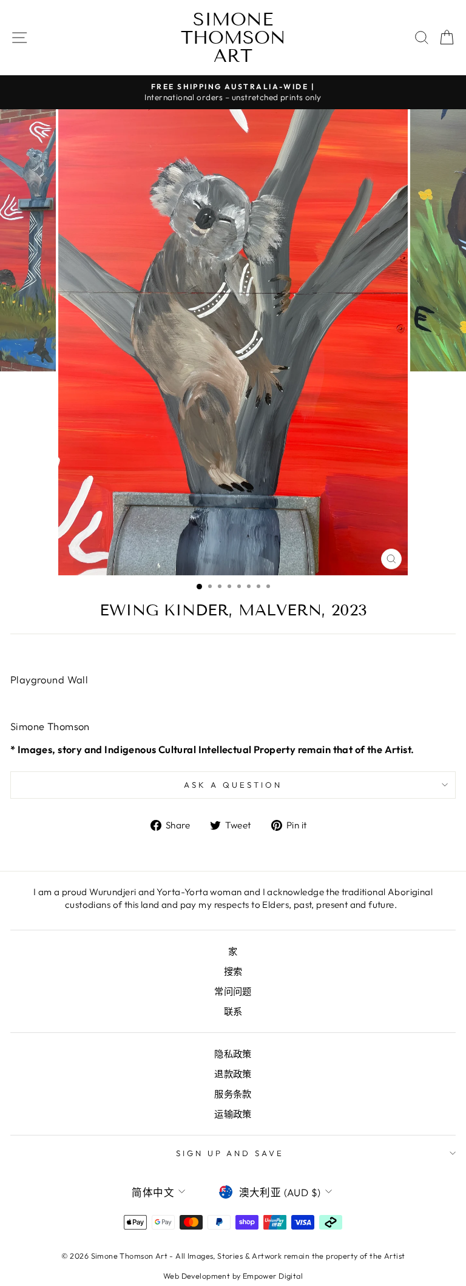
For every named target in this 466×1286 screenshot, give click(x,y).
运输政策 (233, 1114)
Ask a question (233, 785)
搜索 (233, 971)
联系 (233, 1011)
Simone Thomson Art (233, 37)
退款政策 (233, 1074)
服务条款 (233, 1094)
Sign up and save (230, 1153)
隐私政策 (233, 1054)
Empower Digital (273, 1276)
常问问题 (233, 991)
